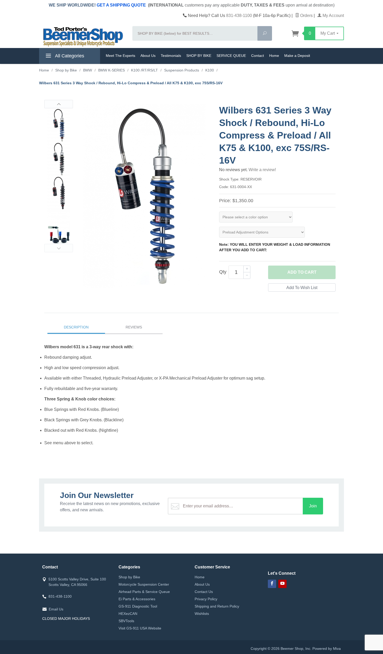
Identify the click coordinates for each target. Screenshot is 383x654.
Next (58, 248)
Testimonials (171, 55)
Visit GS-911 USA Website (140, 628)
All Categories (69, 55)
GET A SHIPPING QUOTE (121, 5)
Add (302, 272)
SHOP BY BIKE (198, 55)
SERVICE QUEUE (231, 55)
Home (274, 55)
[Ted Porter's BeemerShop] (82, 36)
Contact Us (204, 592)
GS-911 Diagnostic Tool (138, 606)
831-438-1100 (239, 15)
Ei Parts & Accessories (137, 599)
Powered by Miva (326, 648)
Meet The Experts (120, 55)
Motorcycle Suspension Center (144, 584)
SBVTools (126, 621)
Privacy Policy (206, 599)
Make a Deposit (297, 55)
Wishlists (202, 613)
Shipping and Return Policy (217, 606)
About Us (148, 55)
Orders (306, 15)
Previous (58, 104)
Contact (257, 55)
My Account (333, 15)
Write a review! (262, 169)
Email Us (56, 609)
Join (313, 506)
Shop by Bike (129, 577)
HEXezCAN (128, 613)
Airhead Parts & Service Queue (144, 592)
